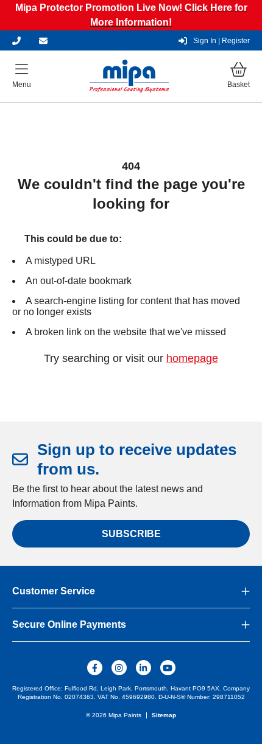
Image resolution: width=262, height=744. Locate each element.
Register (221, 41)
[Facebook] (94, 667)
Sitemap (164, 715)
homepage (192, 358)
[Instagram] (119, 667)
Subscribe (131, 534)
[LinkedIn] (143, 667)
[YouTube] (167, 667)
